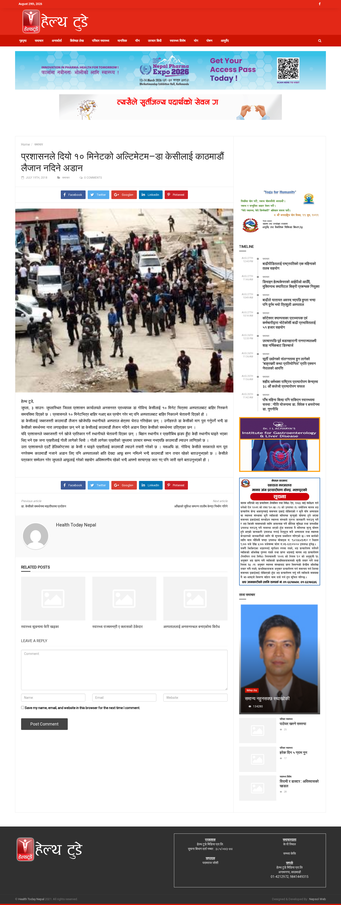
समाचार (39, 40)
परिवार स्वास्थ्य (100, 40)
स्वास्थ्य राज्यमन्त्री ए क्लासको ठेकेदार (117, 626)
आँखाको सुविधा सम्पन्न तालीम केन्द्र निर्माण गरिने (201, 506)
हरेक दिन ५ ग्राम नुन (293, 752)
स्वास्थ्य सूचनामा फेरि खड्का (40, 626)
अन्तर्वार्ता (57, 40)
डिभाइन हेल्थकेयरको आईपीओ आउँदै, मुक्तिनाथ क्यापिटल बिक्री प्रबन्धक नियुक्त (291, 284)
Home (25, 144)
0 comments (93, 177)
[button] (320, 40)
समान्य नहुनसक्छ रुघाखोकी (267, 698)
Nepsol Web (317, 899)
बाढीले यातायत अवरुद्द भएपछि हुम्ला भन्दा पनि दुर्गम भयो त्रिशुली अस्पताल (289, 302)
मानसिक (122, 40)
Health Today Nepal (76, 525)
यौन (137, 40)
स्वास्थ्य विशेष (178, 40)
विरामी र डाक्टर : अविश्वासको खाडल (299, 783)
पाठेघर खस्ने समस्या (293, 723)
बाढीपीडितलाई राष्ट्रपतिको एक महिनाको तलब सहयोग (289, 266)
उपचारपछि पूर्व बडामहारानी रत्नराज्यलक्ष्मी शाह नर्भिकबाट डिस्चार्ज (289, 343)
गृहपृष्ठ (22, 40)
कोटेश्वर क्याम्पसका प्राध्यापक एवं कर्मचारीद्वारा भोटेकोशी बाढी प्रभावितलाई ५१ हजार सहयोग (289, 322)
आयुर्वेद (225, 40)
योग (196, 40)
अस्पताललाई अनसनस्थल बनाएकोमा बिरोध (191, 626)
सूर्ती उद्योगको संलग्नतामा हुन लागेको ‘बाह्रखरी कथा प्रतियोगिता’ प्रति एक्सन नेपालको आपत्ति (289, 363)
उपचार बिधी (154, 40)
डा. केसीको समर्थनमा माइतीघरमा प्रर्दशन (43, 506)
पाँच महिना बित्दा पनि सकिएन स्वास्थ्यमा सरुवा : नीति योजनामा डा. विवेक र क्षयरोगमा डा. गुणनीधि (291, 404)
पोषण (209, 40)
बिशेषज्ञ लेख (77, 40)
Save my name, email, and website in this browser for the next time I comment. (82, 708)
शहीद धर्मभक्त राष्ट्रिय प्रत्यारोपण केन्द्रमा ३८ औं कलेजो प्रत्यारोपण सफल (290, 384)
